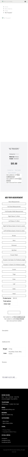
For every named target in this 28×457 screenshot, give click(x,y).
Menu (25, 1)
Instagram (4, 438)
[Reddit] (19, 187)
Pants (6, 11)
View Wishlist (20, 319)
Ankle (14, 289)
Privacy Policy (6, 430)
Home (6, 7)
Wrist (14, 240)
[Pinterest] (12, 187)
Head (14, 293)
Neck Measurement (14, 201)
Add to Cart (14, 312)
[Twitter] (10, 187)
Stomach (14, 245)
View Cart (16, 317)
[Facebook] (8, 187)
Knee (14, 279)
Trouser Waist (14, 255)
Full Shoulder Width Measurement (14, 211)
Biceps (14, 235)
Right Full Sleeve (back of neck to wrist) (14, 226)
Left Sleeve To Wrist (14, 221)
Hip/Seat (14, 250)
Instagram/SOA (6, 440)
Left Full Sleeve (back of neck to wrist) (14, 231)
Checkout (22, 317)
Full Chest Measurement (14, 206)
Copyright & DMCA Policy (9, 432)
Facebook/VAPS (6, 442)
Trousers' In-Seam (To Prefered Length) (14, 264)
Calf (14, 284)
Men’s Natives (8, 9)
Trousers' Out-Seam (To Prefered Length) (14, 260)
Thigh (14, 274)
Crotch (14, 269)
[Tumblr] (15, 187)
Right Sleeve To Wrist (14, 216)
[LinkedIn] (17, 187)
